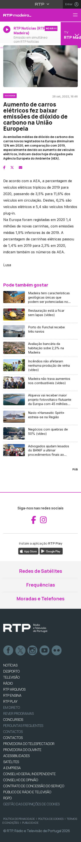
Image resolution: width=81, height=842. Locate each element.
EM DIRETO (11, 707)
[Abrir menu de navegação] (77, 15)
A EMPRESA (12, 767)
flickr (57, 650)
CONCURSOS (13, 719)
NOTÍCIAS (10, 665)
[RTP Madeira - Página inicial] (27, 15)
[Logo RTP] (25, 628)
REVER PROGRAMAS (18, 713)
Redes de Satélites (40, 571)
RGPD (7, 798)
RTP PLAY (10, 701)
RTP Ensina (12, 695)
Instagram (32, 650)
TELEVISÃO (11, 677)
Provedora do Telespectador (28, 743)
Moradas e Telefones (40, 598)
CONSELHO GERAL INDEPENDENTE (29, 774)
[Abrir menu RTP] (40, 4)
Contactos (13, 731)
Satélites (11, 761)
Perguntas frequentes (23, 725)
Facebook (8, 650)
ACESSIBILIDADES (16, 755)
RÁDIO (8, 683)
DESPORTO (11, 671)
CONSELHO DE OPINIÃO (20, 780)
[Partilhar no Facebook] (4, 167)
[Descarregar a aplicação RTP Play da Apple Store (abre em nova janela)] (28, 550)
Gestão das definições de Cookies (31, 804)
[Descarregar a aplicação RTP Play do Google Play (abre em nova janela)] (51, 550)
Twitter (20, 650)
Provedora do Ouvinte (22, 749)
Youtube (45, 650)
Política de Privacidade (19, 819)
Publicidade (30, 823)
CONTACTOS (13, 737)
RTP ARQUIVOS (14, 689)
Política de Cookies (51, 819)
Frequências (40, 585)
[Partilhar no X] (12, 167)
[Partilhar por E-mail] (20, 167)
